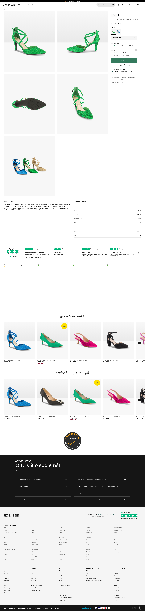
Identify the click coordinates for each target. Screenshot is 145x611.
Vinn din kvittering (91, 578)
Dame (9, 9)
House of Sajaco (35, 540)
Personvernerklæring (119, 597)
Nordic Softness (63, 542)
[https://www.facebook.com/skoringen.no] (134, 608)
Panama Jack (62, 554)
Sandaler (6, 583)
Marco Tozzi (62, 530)
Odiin (60, 547)
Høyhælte (6, 578)
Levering (116, 585)
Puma (60, 559)
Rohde (88, 530)
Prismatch (116, 573)
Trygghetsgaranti (63, 600)
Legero (33, 554)
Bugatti (5, 544)
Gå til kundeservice (20, 471)
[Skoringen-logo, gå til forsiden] (9, 5)
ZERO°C (116, 549)
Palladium (61, 552)
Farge (113, 27)
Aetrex (5, 530)
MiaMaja (61, 532)
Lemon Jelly (34, 556)
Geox (32, 537)
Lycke (60, 527)
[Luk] (141, 1)
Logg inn (88, 573)
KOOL (32, 552)
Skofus (88, 542)
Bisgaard (6, 542)
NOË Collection (63, 537)
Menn (25, 5)
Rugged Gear (89, 532)
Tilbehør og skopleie (9, 588)
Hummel (33, 542)
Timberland (89, 559)
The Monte (89, 556)
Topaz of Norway (118, 530)
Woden (116, 542)
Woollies (116, 544)
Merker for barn (63, 595)
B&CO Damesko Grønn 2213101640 (21, 9)
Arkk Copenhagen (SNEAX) (11, 532)
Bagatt (5, 540)
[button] (21, 285)
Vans (115, 537)
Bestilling (116, 580)
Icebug (33, 547)
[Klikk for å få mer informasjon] (136, 50)
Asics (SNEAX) (7, 535)
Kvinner (20, 5)
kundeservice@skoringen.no (105, 514)
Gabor (32, 532)
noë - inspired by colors (65, 540)
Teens (60, 592)
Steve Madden (90, 547)
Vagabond (116, 535)
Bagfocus (39, 5)
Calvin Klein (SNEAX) (9, 549)
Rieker (88, 527)
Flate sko (6, 573)
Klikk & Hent (117, 588)
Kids (60, 590)
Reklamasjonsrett (118, 592)
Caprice (6, 552)
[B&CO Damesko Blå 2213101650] (118, 32)
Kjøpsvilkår (117, 595)
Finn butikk (117, 571)
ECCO (32, 527)
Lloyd (32, 559)
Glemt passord (90, 575)
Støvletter (6, 580)
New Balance (62, 535)
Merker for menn (35, 588)
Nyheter (6, 571)
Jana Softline (34, 549)
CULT (5, 559)
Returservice (117, 590)
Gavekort (116, 575)
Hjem (5, 9)
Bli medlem (89, 571)
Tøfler (5, 585)
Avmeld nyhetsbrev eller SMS (94, 580)
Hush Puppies (34, 544)
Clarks (5, 554)
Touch (115, 532)
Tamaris (88, 552)
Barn (29, 5)
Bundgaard (6, 547)
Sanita (87, 535)
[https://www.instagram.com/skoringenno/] (139, 608)
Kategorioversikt (118, 600)
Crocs (5, 556)
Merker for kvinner (8, 590)
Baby (60, 588)
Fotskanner (117, 578)
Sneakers (6, 575)
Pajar (60, 549)
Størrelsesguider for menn (38, 590)
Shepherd (88, 537)
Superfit (88, 549)
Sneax (33, 5)
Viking (115, 540)
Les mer (78, 1)
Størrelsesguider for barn (65, 597)
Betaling (116, 583)
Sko (32, 573)
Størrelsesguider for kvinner (11, 592)
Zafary (115, 547)
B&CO (5, 537)
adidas (5, 527)
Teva (87, 554)
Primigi (60, 556)
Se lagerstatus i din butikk (121, 55)
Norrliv (60, 544)
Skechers (88, 540)
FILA (32, 530)
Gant (32, 535)
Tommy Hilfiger (118, 527)
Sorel (87, 544)
